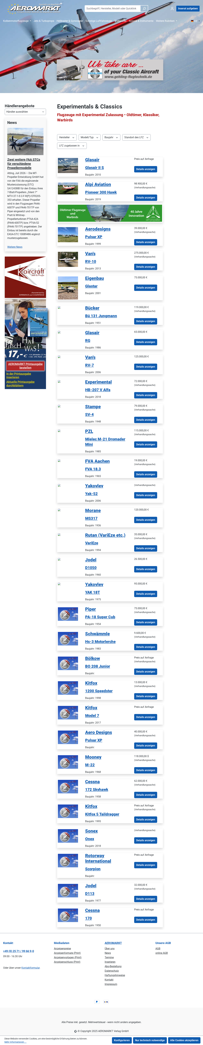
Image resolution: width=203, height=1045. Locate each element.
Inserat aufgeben (188, 8)
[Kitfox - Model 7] (68, 712)
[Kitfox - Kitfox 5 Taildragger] (68, 811)
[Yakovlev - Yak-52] (59, 485)
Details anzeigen (145, 169)
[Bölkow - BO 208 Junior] (68, 663)
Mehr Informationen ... (15, 1042)
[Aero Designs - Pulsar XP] (68, 737)
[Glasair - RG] (59, 331)
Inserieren (110, 961)
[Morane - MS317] (59, 509)
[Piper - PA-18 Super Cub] (68, 613)
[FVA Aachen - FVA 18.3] (59, 460)
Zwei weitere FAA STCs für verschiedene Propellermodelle (23, 164)
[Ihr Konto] (172, 8)
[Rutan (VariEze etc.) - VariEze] (59, 534)
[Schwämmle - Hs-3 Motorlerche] (68, 638)
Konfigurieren (122, 1040)
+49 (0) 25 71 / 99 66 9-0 (18, 951)
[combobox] (112, 8)
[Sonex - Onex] (68, 835)
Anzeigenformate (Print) (67, 952)
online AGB (161, 952)
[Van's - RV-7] (59, 356)
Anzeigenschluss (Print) (67, 961)
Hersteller (64, 137)
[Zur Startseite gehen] (34, 8)
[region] (25, 186)
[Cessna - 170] (68, 915)
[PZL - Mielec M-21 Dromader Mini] (59, 430)
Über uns (110, 948)
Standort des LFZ (134, 137)
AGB (157, 948)
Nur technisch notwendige (150, 1040)
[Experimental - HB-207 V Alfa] (59, 381)
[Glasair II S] (68, 165)
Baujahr (109, 137)
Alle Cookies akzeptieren (184, 1040)
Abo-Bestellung (113, 966)
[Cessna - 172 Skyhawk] (68, 786)
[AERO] (68, 287)
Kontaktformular (30, 967)
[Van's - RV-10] (68, 259)
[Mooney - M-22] (68, 761)
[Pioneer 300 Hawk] (68, 188)
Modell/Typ (87, 137)
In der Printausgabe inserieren (18, 375)
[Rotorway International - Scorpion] (68, 860)
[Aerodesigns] (68, 234)
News (108, 952)
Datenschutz (112, 970)
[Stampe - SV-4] (59, 405)
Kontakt (109, 979)
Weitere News (14, 246)
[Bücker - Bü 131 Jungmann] (59, 307)
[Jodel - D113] (68, 890)
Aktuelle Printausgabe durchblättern (20, 383)
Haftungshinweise (115, 975)
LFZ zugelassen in (69, 145)
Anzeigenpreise (62, 948)
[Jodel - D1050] (59, 559)
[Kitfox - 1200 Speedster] (68, 687)
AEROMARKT (113, 943)
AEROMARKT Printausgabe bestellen (25, 365)
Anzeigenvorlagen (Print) (68, 957)
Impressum (111, 984)
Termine (109, 957)
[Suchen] (144, 8)
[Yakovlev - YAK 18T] (59, 583)
